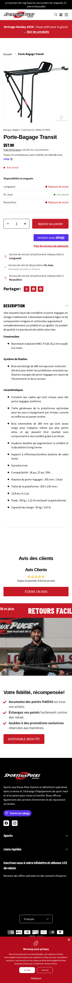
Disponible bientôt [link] (24, 739)
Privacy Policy (51, 963)
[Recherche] (56, 14)
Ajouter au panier (50, 223)
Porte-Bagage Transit (31, 54)
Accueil (7, 54)
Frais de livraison (12, 149)
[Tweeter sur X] (26, 289)
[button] (61, 14)
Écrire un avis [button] (36, 591)
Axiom (15, 129)
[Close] (69, 939)
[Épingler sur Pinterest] (40, 289)
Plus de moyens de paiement (51, 246)
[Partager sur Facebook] (33, 289)
